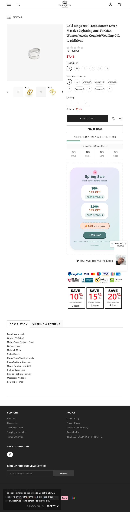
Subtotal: (71, 109)
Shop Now (95, 235)
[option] (35, 52)
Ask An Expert (105, 261)
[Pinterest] (10, 454)
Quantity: (71, 97)
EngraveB (99, 82)
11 (77, 68)
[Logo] (65, 4)
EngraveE (99, 89)
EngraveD (79, 89)
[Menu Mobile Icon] (9, 4)
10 (100, 68)
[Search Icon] (18, 4)
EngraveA (86, 82)
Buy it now (95, 129)
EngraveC (112, 82)
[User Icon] (110, 4)
